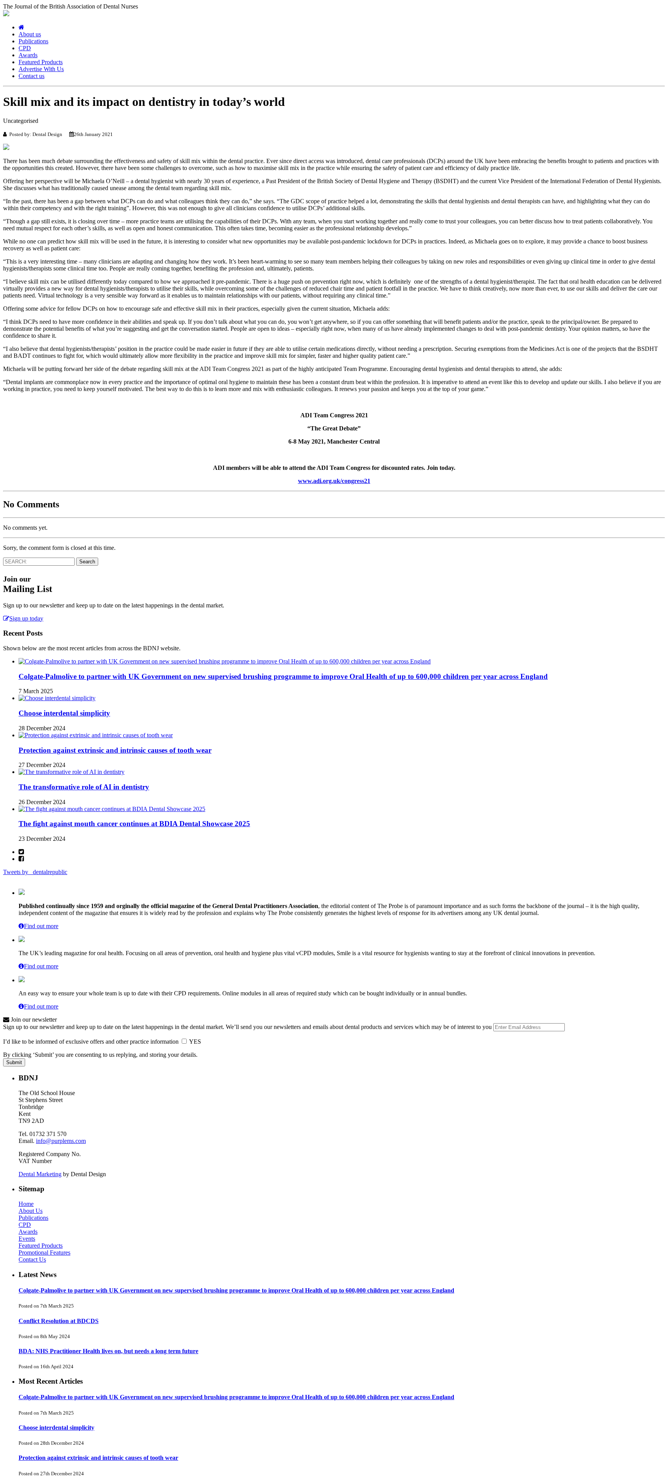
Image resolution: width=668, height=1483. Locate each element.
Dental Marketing (40, 1174)
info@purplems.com (61, 1141)
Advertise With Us (41, 69)
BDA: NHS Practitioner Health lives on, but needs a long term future (108, 1351)
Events (27, 1238)
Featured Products (41, 62)
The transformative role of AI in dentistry (84, 787)
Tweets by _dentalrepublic (35, 872)
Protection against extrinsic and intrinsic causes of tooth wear (115, 750)
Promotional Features (44, 1252)
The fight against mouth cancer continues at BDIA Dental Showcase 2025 (134, 824)
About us (30, 34)
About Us (31, 1210)
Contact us (31, 76)
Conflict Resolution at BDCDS (59, 1321)
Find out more (41, 926)
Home (26, 1204)
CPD (25, 48)
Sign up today (26, 618)
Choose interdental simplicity (64, 713)
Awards (28, 55)
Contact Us (32, 1259)
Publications (33, 41)
